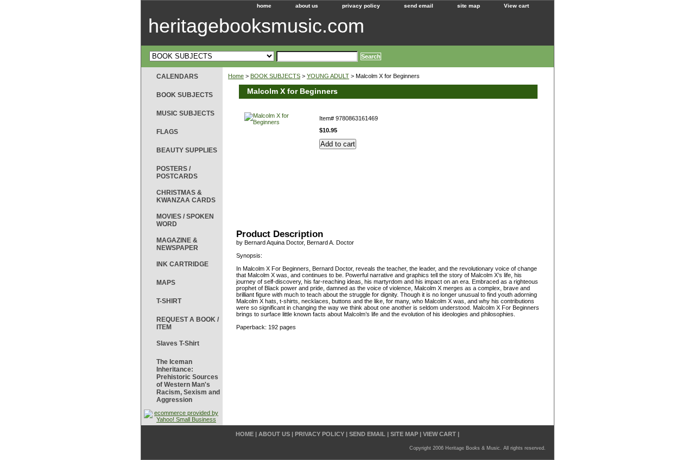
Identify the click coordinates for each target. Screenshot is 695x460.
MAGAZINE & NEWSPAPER (177, 244)
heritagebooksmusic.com (256, 26)
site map (468, 6)
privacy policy (361, 6)
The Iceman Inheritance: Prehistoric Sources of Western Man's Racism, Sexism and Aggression (188, 381)
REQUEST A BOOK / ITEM (187, 323)
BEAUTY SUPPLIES (186, 150)
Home (236, 76)
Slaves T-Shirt (177, 343)
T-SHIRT (168, 301)
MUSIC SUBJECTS (185, 113)
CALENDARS (177, 76)
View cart (516, 6)
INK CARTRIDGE (182, 264)
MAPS (165, 282)
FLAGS (167, 132)
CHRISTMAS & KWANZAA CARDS (186, 196)
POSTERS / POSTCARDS (177, 172)
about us (306, 6)
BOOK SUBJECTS (275, 76)
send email (418, 6)
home (264, 6)
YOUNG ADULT (328, 76)
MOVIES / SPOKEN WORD (185, 220)
